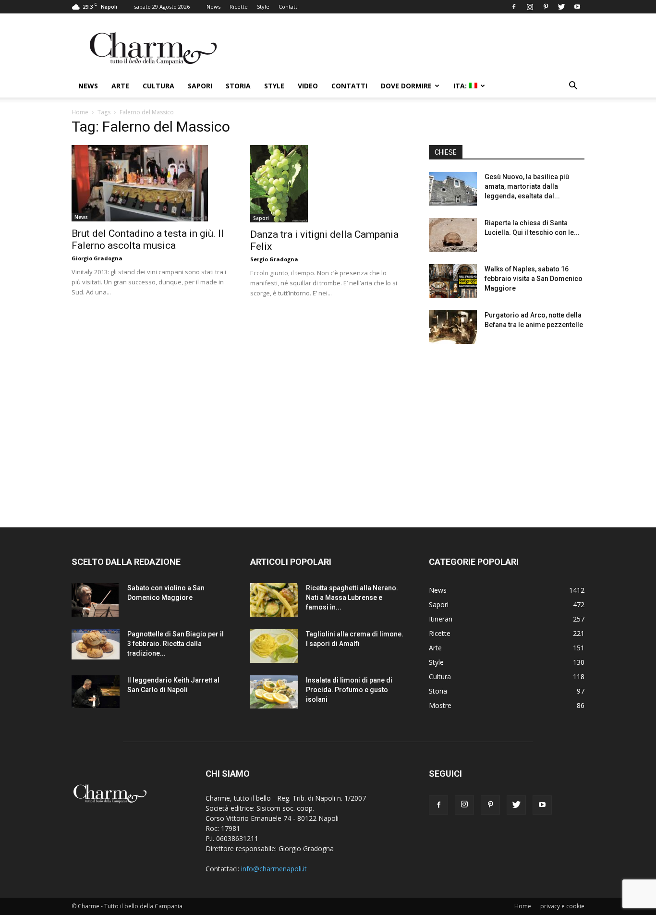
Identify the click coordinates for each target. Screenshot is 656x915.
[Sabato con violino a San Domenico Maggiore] (95, 600)
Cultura (158, 85)
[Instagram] (529, 6)
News (213, 6)
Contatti (289, 6)
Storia (238, 85)
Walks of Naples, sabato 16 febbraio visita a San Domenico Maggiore (534, 278)
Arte (120, 85)
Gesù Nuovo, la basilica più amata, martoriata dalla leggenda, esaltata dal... (527, 186)
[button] (572, 86)
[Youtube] (577, 6)
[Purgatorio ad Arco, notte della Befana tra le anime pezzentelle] (453, 327)
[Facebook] (514, 6)
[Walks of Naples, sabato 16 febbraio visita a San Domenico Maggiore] (453, 281)
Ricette (239, 6)
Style (263, 6)
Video (308, 85)
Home (80, 112)
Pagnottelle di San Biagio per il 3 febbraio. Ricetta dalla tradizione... (175, 643)
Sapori (200, 85)
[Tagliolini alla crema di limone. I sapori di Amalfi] (274, 646)
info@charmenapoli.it (274, 868)
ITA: (461, 85)
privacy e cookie (562, 906)
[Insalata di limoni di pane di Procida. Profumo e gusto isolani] (274, 691)
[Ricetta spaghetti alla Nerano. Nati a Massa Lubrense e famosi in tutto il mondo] (274, 600)
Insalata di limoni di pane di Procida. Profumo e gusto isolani (349, 689)
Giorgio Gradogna (97, 258)
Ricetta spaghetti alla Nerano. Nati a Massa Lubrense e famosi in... (352, 597)
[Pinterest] (545, 6)
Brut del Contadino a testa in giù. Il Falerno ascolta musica (148, 239)
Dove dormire (406, 85)
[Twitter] (561, 6)
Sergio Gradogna (274, 259)
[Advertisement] (507, 427)
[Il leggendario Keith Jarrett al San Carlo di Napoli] (96, 691)
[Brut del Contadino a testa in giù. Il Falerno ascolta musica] (149, 183)
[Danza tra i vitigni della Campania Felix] (328, 183)
